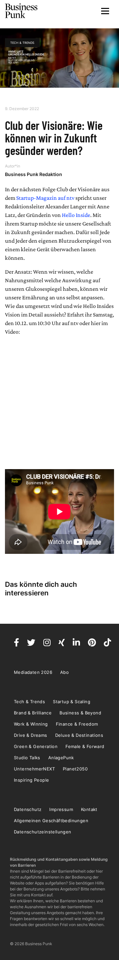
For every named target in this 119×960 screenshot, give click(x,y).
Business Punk (21, 10)
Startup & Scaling (71, 701)
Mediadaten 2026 (33, 672)
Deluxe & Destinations (79, 735)
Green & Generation (36, 746)
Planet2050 (75, 768)
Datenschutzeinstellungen (42, 831)
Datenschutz (27, 809)
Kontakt (89, 809)
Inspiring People (31, 780)
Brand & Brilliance (33, 712)
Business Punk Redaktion (33, 174)
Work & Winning (31, 724)
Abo (64, 672)
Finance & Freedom (77, 724)
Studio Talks (27, 757)
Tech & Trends (22, 43)
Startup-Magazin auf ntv (45, 198)
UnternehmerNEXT (34, 768)
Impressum (61, 809)
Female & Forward (84, 746)
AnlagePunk (61, 757)
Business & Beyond (80, 712)
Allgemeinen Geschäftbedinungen (51, 820)
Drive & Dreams (30, 735)
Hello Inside (76, 215)
